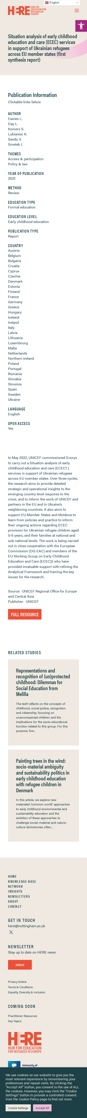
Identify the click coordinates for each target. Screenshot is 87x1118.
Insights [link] (15, 891)
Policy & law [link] (17, 163)
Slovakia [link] (14, 378)
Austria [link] (13, 250)
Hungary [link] (15, 312)
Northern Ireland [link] (21, 358)
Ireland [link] (13, 322)
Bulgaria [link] (14, 260)
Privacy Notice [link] (17, 981)
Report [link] (13, 236)
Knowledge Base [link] (22, 881)
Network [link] (15, 886)
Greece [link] (13, 306)
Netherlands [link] (17, 353)
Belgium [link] (14, 255)
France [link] (13, 296)
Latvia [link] (12, 332)
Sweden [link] (14, 394)
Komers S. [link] (16, 128)
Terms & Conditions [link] (20, 987)
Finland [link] (14, 291)
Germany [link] (15, 301)
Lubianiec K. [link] (17, 134)
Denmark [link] (15, 281)
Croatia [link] (13, 265)
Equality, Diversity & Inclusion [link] (26, 992)
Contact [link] (14, 906)
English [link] (14, 413)
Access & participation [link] (26, 158)
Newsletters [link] (19, 896)
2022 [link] (11, 178)
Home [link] (12, 876)
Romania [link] (15, 373)
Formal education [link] (21, 207)
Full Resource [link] (25, 614)
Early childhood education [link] (28, 221)
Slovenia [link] (14, 384)
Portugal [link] (14, 368)
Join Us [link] (20, 964)
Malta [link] (12, 348)
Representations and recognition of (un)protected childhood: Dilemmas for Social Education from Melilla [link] (43, 682)
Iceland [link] (13, 317)
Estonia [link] (14, 286)
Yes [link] (10, 428)
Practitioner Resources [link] (22, 1016)
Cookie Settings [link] (18, 1108)
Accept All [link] (42, 1108)
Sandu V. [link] (15, 139)
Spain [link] (12, 389)
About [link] (13, 901)
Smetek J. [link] (15, 144)
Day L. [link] (13, 123)
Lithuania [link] (15, 337)
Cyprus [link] (13, 270)
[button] (76, 10)
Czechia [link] (14, 276)
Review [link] (13, 192)
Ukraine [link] (14, 399)
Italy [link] (11, 327)
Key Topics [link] (14, 1021)
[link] (81, 26)
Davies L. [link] (15, 118)
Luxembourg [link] (18, 342)
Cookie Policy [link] (29, 1099)
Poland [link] (13, 363)
